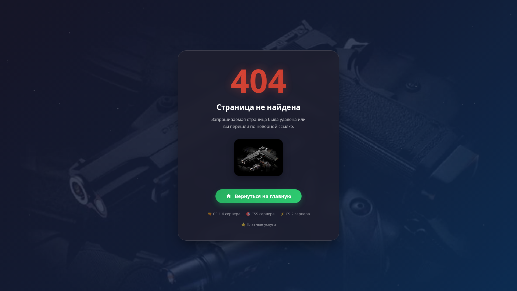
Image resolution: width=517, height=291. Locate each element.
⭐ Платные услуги (258, 224)
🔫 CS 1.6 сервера (223, 213)
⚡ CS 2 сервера (295, 213)
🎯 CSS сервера (260, 213)
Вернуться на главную (263, 196)
